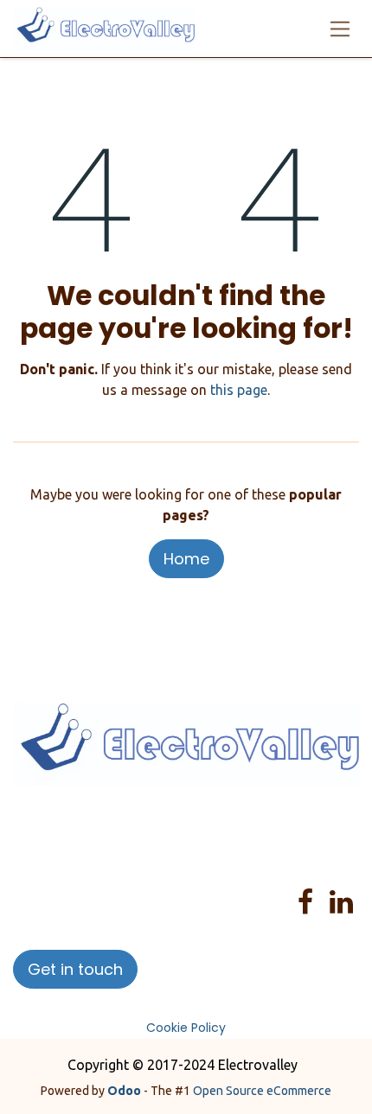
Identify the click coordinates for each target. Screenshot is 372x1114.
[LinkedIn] (341, 902)
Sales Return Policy (122, 844)
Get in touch (75, 969)
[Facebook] (305, 902)
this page (238, 390)
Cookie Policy (186, 1027)
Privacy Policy (286, 823)
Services (214, 823)
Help (41, 844)
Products (156, 823)
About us (96, 823)
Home (186, 559)
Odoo (125, 1091)
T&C (204, 844)
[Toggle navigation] (340, 28)
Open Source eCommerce (262, 1091)
